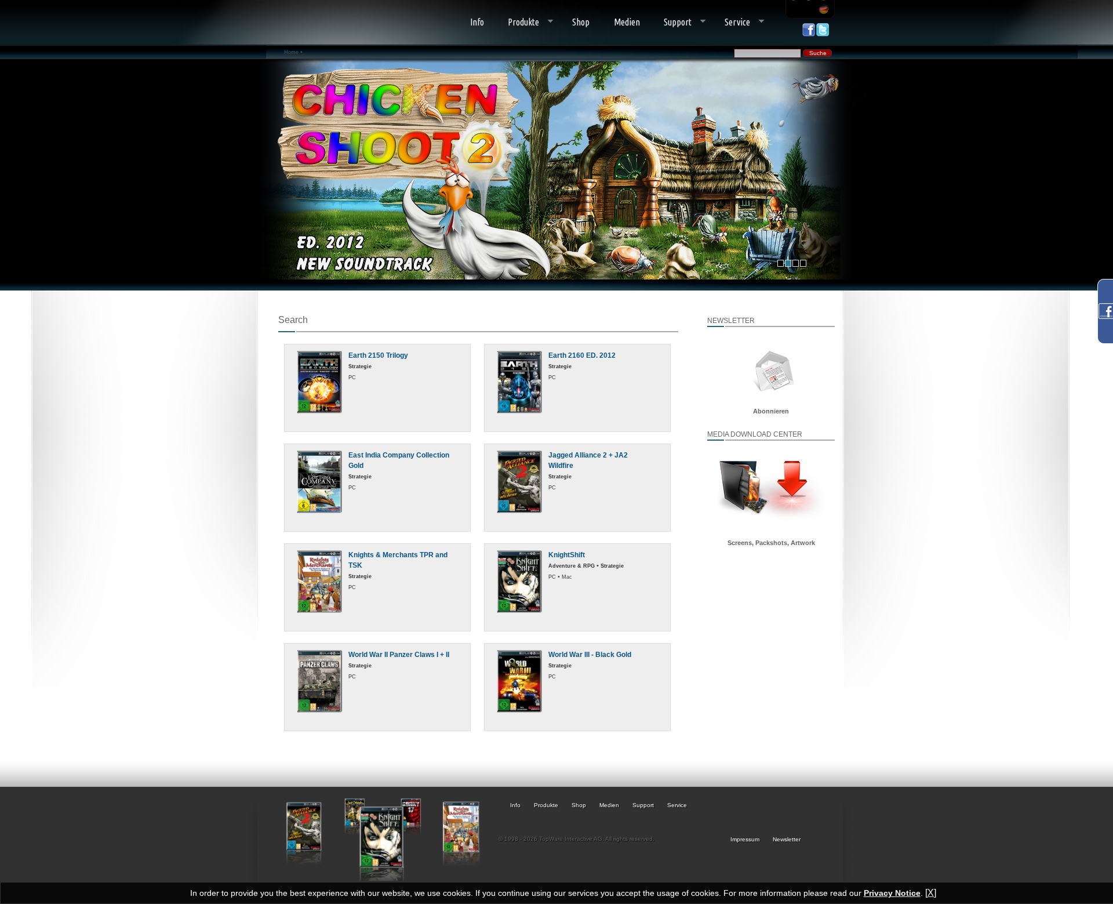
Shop (581, 22)
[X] (930, 893)
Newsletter (787, 839)
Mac (567, 577)
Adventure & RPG (571, 566)
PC (352, 377)
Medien (627, 22)
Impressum (744, 839)
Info (477, 22)
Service (731, 22)
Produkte (518, 22)
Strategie (360, 366)
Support (672, 22)
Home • (293, 52)
